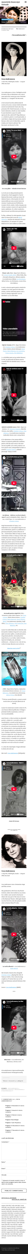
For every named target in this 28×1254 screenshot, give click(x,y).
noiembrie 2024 (11, 1221)
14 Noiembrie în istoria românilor (14, 1106)
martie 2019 (10, 1236)
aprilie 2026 (19, 1207)
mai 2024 (13, 1224)
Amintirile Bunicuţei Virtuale (10, 3)
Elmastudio (12, 1250)
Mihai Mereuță (11, 619)
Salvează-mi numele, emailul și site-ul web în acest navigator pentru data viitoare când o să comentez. (13, 1182)
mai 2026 (10, 1207)
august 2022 (10, 1228)
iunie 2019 (4, 1234)
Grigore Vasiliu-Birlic (10, 275)
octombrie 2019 (11, 1230)
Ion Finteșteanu (21, 279)
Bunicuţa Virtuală (8, 28)
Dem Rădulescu (18, 353)
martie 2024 (10, 1226)
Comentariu (5, 1142)
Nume (3, 1162)
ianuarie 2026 (5, 1211)
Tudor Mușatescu (16, 1123)
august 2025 (18, 1215)
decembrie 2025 (17, 1211)
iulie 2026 (14, 1205)
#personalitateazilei (7, 1089)
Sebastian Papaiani (15, 429)
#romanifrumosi (19, 1089)
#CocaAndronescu (13, 1088)
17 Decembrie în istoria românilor (14, 1131)
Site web (3, 1175)
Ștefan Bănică (14, 968)
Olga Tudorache (18, 623)
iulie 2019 (19, 1232)
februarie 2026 (16, 1209)
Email (3, 1168)
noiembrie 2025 (5, 1213)
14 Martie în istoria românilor (13, 1116)
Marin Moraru (11, 351)
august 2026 (4, 1205)
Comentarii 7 (21, 28)
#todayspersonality (7, 1091)
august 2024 (10, 1222)
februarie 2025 (11, 1219)
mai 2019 (12, 1234)
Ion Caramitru (20, 351)
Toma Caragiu (9, 353)
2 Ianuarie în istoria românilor (13, 1111)
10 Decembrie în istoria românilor (14, 1126)
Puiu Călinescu (9, 623)
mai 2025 (4, 1217)
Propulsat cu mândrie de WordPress (10, 1248)
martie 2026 (4, 1209)
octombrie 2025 (18, 1213)
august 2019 (10, 1232)
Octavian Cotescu (10, 347)
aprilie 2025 (13, 1217)
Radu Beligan (15, 1120)
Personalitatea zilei (7, 19)
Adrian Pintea (10, 695)
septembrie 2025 (6, 1215)
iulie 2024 (19, 1222)
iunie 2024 (4, 1224)
